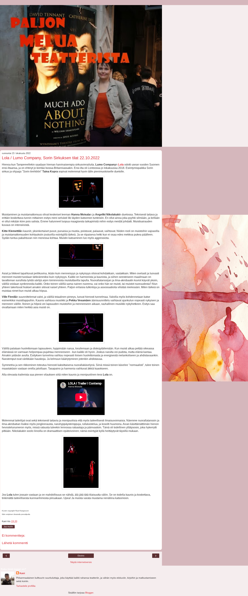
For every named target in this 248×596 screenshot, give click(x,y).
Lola (121, 164)
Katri (22, 573)
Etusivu (81, 556)
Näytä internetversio (81, 562)
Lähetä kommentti (15, 543)
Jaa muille (8, 526)
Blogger (89, 592)
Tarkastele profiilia (25, 586)
